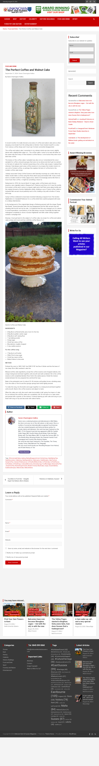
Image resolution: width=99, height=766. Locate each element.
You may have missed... (14, 600)
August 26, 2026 (80, 626)
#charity (66, 652)
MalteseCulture (62, 710)
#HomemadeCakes (15, 458)
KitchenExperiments (21, 465)
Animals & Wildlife (82, 612)
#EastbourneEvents (63, 662)
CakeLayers (36, 460)
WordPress (72, 734)
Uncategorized (15, 614)
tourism (68, 719)
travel (61, 722)
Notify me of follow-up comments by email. (21, 553)
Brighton (67, 684)
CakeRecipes (44, 460)
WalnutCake (20, 467)
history (61, 699)
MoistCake (41, 465)
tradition (54, 722)
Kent (15, 19)
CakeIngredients (27, 460)
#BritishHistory (56, 652)
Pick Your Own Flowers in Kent (88, 650)
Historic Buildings (47, 19)
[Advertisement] (33, 48)
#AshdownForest (59, 650)
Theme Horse (49, 734)
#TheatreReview (56, 678)
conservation (59, 689)
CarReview (55, 687)
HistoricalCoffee (57, 464)
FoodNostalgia (46, 464)
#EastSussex (59, 667)
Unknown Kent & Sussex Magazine (25, 734)
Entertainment (31, 24)
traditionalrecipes (10, 467)
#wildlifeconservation (57, 682)
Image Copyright (32, 666)
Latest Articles (82, 645)
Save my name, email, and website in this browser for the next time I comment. (33, 548)
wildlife (58, 724)
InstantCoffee (10, 465)
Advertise (30, 661)
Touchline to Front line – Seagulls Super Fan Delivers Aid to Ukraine (18, 480)
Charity (78, 614)
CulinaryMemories (27, 464)
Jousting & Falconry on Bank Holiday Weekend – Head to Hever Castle (81, 121)
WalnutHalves (28, 467)
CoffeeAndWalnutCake (35, 462)
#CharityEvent (55, 654)
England (62, 696)
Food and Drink (64, 19)
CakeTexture (53, 460)
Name (7, 523)
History (23, 19)
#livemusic (56, 672)
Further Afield (33, 609)
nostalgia (54, 716)
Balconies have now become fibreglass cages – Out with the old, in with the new (81, 103)
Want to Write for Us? (34, 669)
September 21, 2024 (11, 73)
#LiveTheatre (66, 672)
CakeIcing (19, 460)
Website (7, 540)
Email (7, 531)
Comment (9, 500)
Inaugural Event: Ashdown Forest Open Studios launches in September (81, 131)
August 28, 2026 (33, 629)
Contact (29, 663)
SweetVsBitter (53, 465)
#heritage (62, 669)
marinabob (71, 138)
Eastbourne (58, 694)
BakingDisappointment (33, 458)
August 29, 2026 (9, 624)
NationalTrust (58, 714)
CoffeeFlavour (54, 462)
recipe (46, 465)
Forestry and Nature (13, 24)
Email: (71, 52)
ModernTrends (32, 465)
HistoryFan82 (72, 119)
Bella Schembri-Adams (11, 626)
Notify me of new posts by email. (17, 557)
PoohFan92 (72, 128)
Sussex (7, 19)
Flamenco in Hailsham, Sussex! (49, 479)
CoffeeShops (17, 464)
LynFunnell (55, 706)
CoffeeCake (46, 462)
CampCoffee (9, 462)
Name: (72, 45)
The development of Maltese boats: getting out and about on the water (81, 140)
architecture (58, 684)
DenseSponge (37, 464)
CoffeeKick (8, 464)
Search (70, 79)
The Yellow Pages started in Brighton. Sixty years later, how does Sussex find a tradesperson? (81, 112)
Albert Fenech (32, 631)
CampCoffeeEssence (20, 462)
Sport (75, 19)
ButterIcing (44, 458)
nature (67, 714)
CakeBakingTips (53, 458)
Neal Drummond (57, 633)
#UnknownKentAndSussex (60, 680)
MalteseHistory (56, 712)
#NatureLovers (58, 676)
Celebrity (33, 19)
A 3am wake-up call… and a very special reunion (84, 621)
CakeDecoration (10, 460)
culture (67, 689)
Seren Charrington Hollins (26, 73)
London (62, 702)
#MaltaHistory (55, 674)
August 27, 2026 (57, 631)
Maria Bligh (89, 626)
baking (23, 458)
